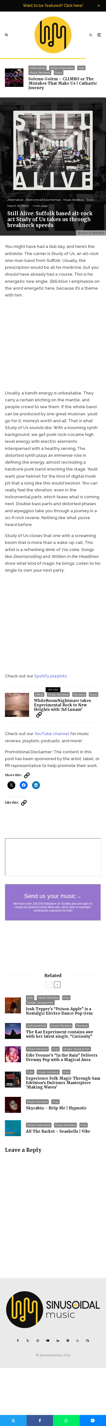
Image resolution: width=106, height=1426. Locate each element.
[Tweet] (13, 1420)
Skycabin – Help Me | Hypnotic (56, 1108)
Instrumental (36, 1025)
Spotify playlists (50, 675)
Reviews (79, 694)
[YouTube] (48, 1340)
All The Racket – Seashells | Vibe (58, 1131)
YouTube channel (51, 733)
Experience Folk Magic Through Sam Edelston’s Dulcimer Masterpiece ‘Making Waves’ (63, 1083)
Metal (39, 694)
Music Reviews (40, 72)
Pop (66, 997)
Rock (58, 72)
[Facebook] (17, 1340)
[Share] (40, 1420)
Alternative (37, 68)
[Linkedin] (58, 1340)
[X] (27, 1340)
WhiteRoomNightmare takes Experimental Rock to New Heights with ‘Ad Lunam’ (62, 705)
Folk (81, 68)
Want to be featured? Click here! (53, 5)
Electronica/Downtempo (43, 200)
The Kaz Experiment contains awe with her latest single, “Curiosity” (59, 1034)
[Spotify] (68, 1340)
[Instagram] (38, 1340)
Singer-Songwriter (40, 1002)
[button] (39, 715)
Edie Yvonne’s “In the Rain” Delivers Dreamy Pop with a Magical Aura (61, 1057)
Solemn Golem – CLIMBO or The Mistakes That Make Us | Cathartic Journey (62, 83)
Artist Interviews (61, 68)
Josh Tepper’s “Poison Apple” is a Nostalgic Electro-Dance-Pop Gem (59, 1011)
